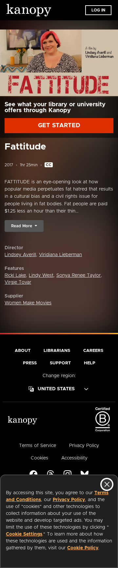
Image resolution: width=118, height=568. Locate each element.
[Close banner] (107, 484)
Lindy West (41, 275)
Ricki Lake (15, 275)
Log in (98, 10)
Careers (93, 351)
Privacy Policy (69, 499)
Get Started (59, 126)
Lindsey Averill (20, 255)
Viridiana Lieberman (60, 255)
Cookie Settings (24, 534)
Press (30, 363)
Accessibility (74, 458)
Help (89, 363)
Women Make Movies (28, 303)
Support (60, 363)
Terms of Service (37, 445)
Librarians (57, 351)
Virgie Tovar (18, 282)
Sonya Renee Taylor (78, 275)
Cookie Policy (82, 548)
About (22, 351)
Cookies (39, 458)
